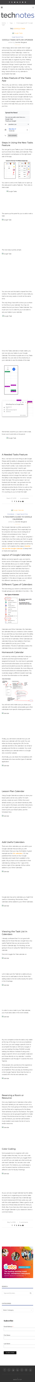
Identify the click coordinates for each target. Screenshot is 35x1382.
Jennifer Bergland (21, 42)
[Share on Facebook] (14, 501)
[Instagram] (20, 2)
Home (4, 23)
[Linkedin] (17, 2)
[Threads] (25, 2)
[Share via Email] (23, 501)
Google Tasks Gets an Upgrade (17, 40)
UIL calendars (17, 853)
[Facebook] (9, 2)
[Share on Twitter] (16, 501)
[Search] (33, 7)
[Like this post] (12, 501)
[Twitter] (12, 2)
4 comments (24, 498)
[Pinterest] (22, 2)
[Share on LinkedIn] (20, 501)
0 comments (23, 1222)
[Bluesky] (14, 2)
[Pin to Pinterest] (18, 501)
